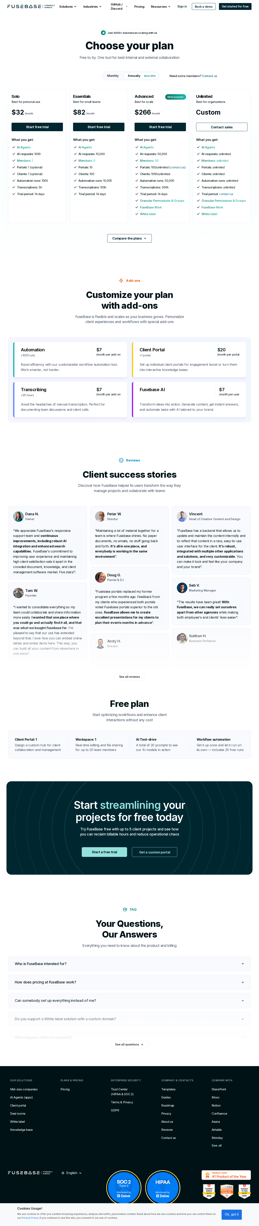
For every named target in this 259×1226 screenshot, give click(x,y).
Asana (216, 1122)
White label (17, 1122)
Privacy (166, 1113)
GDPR (115, 1110)
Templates (168, 1089)
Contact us (209, 76)
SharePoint (219, 1089)
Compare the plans (127, 238)
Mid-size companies (24, 1089)
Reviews (167, 1130)
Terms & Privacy (122, 1102)
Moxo (216, 1097)
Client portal (18, 1105)
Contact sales (222, 127)
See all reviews (129, 676)
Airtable (217, 1130)
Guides (166, 1097)
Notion (216, 1105)
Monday (217, 1138)
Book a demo (204, 6)
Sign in (182, 6)
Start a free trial (104, 852)
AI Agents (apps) (21, 1097)
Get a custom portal (154, 852)
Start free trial (37, 127)
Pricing (65, 1089)
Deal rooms (17, 1113)
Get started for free (235, 6)
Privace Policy (30, 1217)
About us (167, 1122)
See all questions (127, 1044)
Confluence (219, 1113)
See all (217, 1145)
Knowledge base (21, 1130)
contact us (177, 167)
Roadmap (167, 1105)
